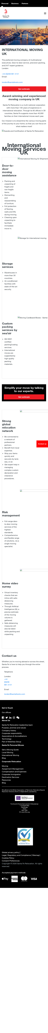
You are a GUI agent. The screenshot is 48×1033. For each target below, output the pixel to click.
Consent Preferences (11, 861)
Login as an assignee (24, 964)
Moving (5, 766)
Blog (4, 758)
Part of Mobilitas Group (11, 741)
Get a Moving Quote (10, 749)
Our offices (6, 712)
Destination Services (10, 777)
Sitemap (35, 855)
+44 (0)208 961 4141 (10, 74)
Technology (6, 739)
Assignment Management (12, 769)
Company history (9, 730)
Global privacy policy (10, 852)
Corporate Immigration (11, 774)
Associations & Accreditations (14, 736)
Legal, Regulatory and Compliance (16, 855)
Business (15, 3)
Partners (25, 3)
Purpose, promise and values (14, 728)
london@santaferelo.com (12, 82)
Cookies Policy (8, 858)
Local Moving (7, 752)
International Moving (10, 755)
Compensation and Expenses (14, 771)
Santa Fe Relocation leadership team (17, 725)
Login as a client (24, 971)
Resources (6, 780)
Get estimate (24, 89)
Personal (5, 3)
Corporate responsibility (12, 733)
